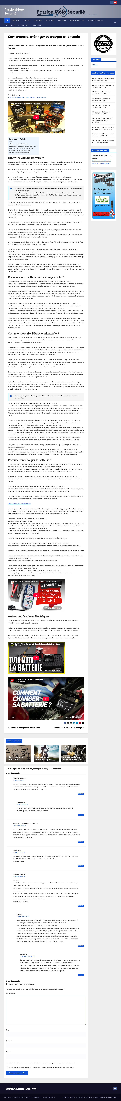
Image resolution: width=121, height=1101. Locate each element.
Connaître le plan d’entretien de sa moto (72, 759)
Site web (9, 1052)
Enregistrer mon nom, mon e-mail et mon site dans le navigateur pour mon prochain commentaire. (42, 1063)
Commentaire (11, 993)
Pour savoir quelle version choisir (19, 504)
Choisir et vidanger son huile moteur (25, 728)
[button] (115, 23)
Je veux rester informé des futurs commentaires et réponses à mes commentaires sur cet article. (41, 1068)
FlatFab (94, 64)
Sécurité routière (77, 20)
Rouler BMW (23, 25)
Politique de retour (111, 1097)
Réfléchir (62, 20)
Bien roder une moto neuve (15, 758)
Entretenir (50, 20)
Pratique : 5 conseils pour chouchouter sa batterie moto (27, 97)
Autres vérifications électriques (20, 152)
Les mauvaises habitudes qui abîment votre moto (45, 759)
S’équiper (38, 20)
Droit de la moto (95, 20)
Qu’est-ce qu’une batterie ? (18, 144)
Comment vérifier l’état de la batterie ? (22, 148)
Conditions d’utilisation (85, 1097)
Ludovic (53, 1097)
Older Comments (13, 773)
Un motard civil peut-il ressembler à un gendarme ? (102, 120)
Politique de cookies (99, 1097)
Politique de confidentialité (70, 1097)
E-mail (9, 1041)
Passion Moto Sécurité (20, 1089)
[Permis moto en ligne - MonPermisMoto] (103, 195)
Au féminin (10, 25)
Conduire (26, 20)
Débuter (15, 20)
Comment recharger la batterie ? (20, 150)
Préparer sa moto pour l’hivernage (68, 728)
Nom (8, 1030)
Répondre (80, 793)
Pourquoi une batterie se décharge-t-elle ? (23, 146)
